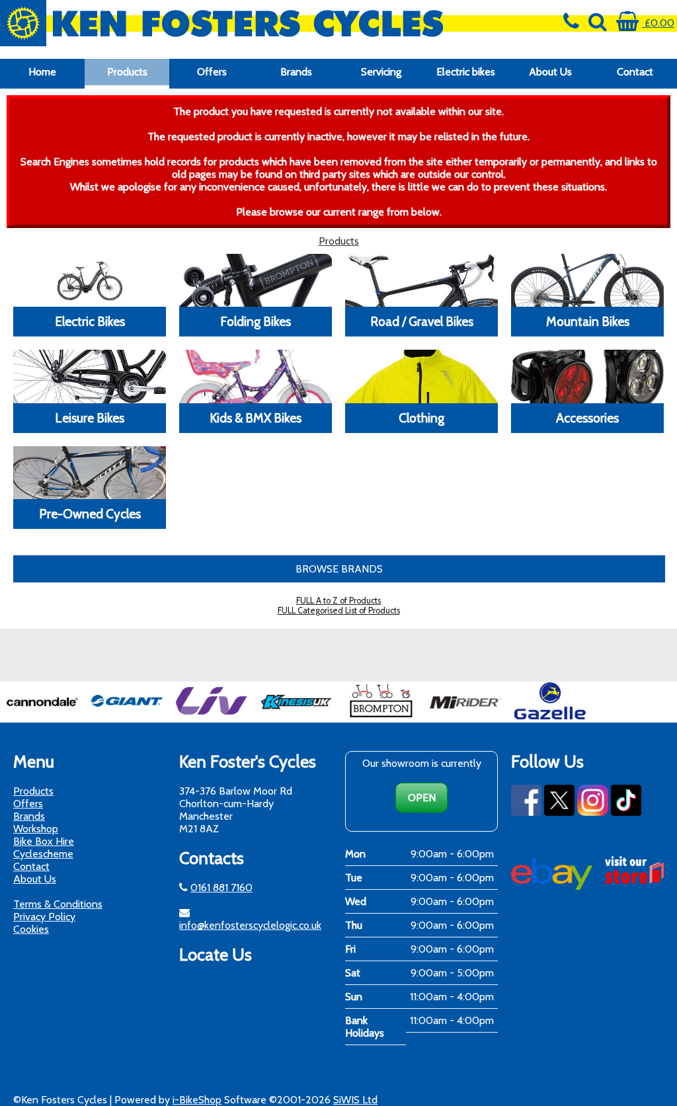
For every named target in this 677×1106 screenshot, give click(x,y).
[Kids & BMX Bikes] (255, 376)
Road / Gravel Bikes (421, 321)
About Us (550, 71)
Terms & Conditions (57, 904)
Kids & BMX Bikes (255, 418)
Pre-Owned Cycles (90, 514)
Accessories (587, 418)
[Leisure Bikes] (89, 376)
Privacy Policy (44, 916)
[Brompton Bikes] (381, 716)
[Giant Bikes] (127, 716)
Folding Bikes (255, 321)
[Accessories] (587, 376)
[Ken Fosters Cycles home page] (254, 23)
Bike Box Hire (43, 841)
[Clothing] (421, 376)
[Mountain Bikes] (587, 280)
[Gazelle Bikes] (550, 716)
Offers (212, 71)
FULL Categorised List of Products (339, 610)
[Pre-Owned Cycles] (89, 472)
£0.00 (658, 23)
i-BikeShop (197, 1099)
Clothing (421, 418)
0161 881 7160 (221, 887)
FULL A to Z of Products (338, 601)
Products (127, 71)
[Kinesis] (296, 716)
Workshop (35, 828)
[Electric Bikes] (89, 280)
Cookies (31, 929)
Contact (635, 71)
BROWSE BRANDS (339, 569)
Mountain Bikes (587, 321)
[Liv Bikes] (211, 716)
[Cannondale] (42, 716)
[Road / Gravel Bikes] (421, 280)
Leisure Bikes (89, 418)
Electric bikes (465, 71)
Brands (296, 71)
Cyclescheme (43, 854)
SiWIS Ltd (355, 1099)
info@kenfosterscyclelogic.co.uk (250, 925)
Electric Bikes (90, 321)
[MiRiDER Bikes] (465, 716)
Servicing (381, 71)
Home (42, 71)
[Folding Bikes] (255, 280)
